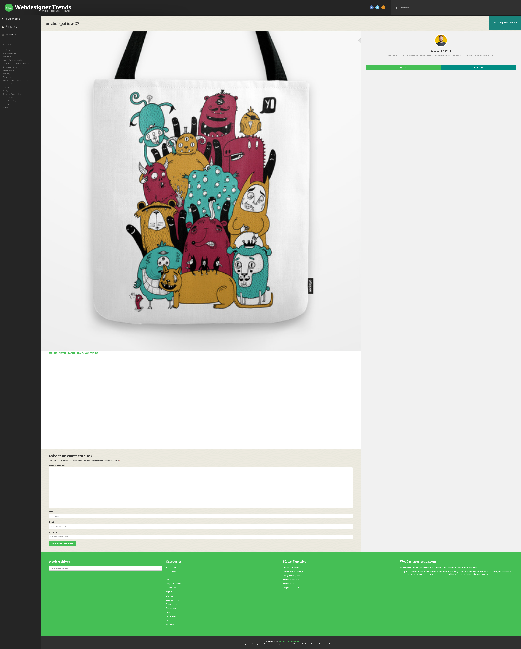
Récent (403, 67)
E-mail (51, 522)
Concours (170, 575)
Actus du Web (171, 567)
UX (167, 620)
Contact (11, 34)
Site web (53, 532)
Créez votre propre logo (13, 67)
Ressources (171, 608)
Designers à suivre (173, 583)
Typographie (171, 616)
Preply (5, 90)
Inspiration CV (288, 583)
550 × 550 (53, 353)
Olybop (6, 87)
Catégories (13, 19)
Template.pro (8, 97)
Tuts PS (6, 104)
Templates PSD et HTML (292, 587)
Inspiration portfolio (291, 579)
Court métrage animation (13, 60)
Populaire (478, 67)
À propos (11, 26)
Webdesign (170, 624)
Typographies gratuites (292, 575)
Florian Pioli (7, 77)
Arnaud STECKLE (510, 22)
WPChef (6, 107)
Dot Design (7, 73)
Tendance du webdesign (293, 571)
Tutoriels (169, 612)
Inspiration (170, 592)
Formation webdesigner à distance (17, 80)
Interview (170, 596)
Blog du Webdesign (10, 53)
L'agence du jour (172, 600)
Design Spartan (9, 70)
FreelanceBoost (9, 84)
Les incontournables (291, 567)
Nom (51, 511)
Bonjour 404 (7, 56)
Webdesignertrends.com (288, 641)
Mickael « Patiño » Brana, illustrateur (78, 353)
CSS (167, 579)
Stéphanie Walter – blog (12, 94)
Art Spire (6, 50)
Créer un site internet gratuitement (17, 63)
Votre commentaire (57, 465)
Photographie (171, 604)
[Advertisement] (130, 403)
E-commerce (171, 587)
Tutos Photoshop (10, 101)
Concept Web (171, 571)
